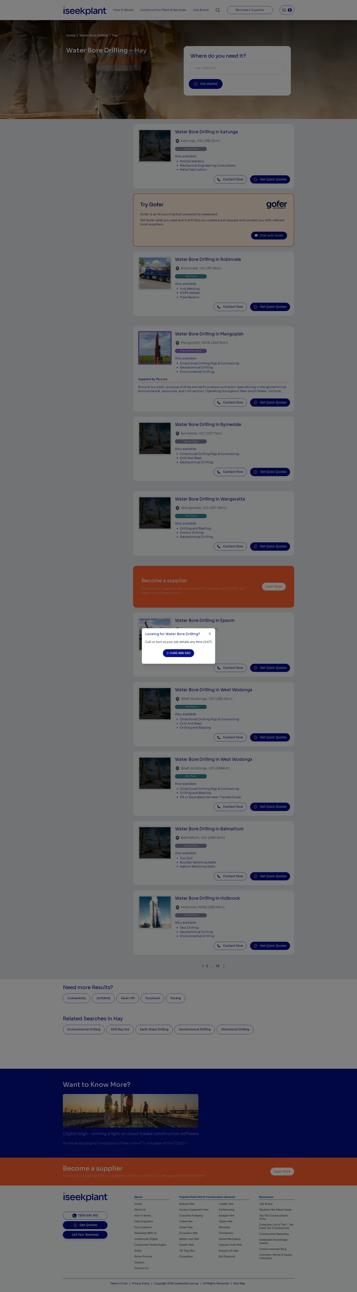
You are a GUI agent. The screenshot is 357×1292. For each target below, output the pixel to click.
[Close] (210, 634)
